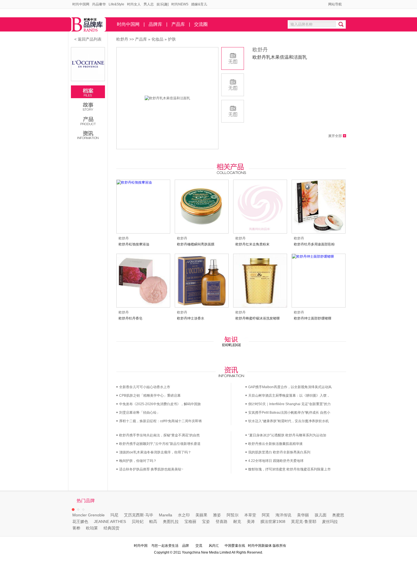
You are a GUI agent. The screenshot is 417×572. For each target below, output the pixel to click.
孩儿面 (321, 515)
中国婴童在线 (235, 546)
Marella (165, 515)
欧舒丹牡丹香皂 (130, 318)
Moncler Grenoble (88, 515)
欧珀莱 (92, 528)
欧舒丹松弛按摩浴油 (134, 244)
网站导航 (335, 4)
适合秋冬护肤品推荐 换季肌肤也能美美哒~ (151, 469)
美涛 (251, 521)
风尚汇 (214, 546)
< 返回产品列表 (88, 39)
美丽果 (201, 515)
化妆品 (157, 39)
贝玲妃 (138, 521)
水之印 (184, 515)
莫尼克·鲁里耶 (303, 521)
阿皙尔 (233, 515)
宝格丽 (190, 521)
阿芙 (266, 515)
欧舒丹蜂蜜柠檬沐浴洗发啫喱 (257, 318)
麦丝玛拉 (330, 521)
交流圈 (201, 24)
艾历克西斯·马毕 (138, 515)
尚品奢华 (99, 4)
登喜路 (222, 521)
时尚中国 (141, 546)
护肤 (172, 39)
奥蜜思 (338, 515)
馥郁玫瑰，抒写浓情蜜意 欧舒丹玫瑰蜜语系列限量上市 (289, 469)
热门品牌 (86, 500)
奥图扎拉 (171, 521)
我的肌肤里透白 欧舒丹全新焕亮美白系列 (279, 452)
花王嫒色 (80, 521)
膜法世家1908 (272, 521)
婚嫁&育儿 (199, 4)
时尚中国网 (80, 4)
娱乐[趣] (163, 4)
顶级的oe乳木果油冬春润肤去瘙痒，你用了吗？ (155, 452)
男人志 (149, 4)
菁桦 (76, 528)
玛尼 (114, 515)
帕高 (153, 521)
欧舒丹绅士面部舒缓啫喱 (312, 318)
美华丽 (303, 515)
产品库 (178, 24)
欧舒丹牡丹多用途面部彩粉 (314, 244)
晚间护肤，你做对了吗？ (138, 461)
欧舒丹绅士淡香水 (190, 318)
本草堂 (250, 515)
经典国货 (111, 528)
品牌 (185, 546)
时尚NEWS (179, 4)
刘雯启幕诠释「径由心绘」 (139, 413)
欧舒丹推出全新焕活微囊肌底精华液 (275, 444)
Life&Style (116, 4)
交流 (198, 546)
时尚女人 (134, 4)
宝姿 (206, 521)
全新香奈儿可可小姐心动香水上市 (144, 387)
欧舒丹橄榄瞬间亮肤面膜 (195, 244)
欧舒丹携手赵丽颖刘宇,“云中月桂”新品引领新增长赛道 (160, 444)
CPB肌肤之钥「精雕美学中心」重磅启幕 (150, 396)
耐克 (237, 521)
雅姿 (217, 515)
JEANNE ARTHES (110, 521)
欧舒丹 (122, 39)
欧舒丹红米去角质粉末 (252, 244)
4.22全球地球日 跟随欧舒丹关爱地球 (276, 461)
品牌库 (155, 24)
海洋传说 (283, 515)
